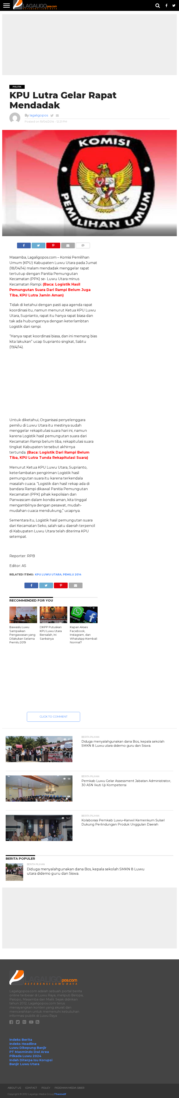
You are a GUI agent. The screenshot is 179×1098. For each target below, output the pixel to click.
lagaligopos (38, 115)
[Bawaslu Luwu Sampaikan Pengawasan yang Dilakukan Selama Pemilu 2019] (23, 622)
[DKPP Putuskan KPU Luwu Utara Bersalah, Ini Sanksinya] (53, 622)
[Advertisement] (89, 44)
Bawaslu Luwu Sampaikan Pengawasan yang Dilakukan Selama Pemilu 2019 (22, 635)
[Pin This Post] (53, 244)
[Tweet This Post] (38, 244)
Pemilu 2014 (72, 574)
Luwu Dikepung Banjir (27, 1048)
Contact (31, 1087)
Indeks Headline (22, 1044)
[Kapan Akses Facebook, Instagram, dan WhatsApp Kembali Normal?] (84, 622)
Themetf (60, 1094)
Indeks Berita (20, 1040)
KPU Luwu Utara (48, 574)
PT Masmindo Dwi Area (29, 1052)
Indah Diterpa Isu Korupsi (30, 1060)
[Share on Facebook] (24, 244)
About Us (14, 1087)
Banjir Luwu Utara (24, 1064)
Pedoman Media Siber (69, 1087)
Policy (45, 1087)
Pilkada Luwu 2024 (25, 1056)
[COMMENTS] (83, 244)
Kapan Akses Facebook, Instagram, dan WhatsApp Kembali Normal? (83, 635)
